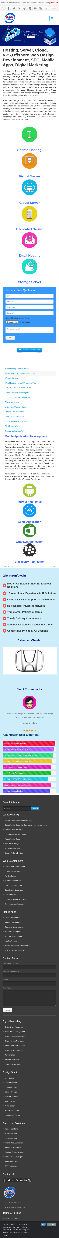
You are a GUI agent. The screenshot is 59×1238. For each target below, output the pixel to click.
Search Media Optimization (15, 1046)
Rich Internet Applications (14, 904)
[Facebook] (8, 8)
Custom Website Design (14, 853)
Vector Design (10, 1106)
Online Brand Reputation (14, 1027)
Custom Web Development (15, 867)
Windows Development (13, 932)
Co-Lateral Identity (11, 1083)
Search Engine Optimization (15, 1036)
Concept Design (11, 1092)
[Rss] (40, 8)
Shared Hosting (29, 150)
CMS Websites (10, 895)
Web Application (11, 1138)
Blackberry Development (14, 927)
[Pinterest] (24, 8)
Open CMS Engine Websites (15, 899)
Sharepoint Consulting (13, 1148)
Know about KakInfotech (31, 350)
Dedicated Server (29, 229)
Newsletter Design (11, 1097)
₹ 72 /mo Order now (30, 37)
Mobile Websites (11, 941)
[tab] (29, 368)
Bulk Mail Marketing (12, 1060)
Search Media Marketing (14, 1050)
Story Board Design (12, 1111)
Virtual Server (29, 176)
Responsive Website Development (17, 946)
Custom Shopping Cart (13, 885)
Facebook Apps (10, 876)
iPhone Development (12, 918)
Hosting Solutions (11, 1129)
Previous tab (8, 566)
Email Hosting (30, 255)
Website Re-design (12, 844)
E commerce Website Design (15, 834)
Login (54, 8)
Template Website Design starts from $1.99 (20, 820)
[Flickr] (21, 1180)
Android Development (13, 922)
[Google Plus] (19, 8)
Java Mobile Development (14, 950)
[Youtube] (35, 8)
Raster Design (10, 1101)
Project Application (12, 1162)
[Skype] (30, 8)
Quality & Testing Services (14, 1152)
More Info (51, 1224)
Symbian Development (13, 936)
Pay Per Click (10, 1055)
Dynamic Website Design (14, 830)
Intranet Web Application (14, 1143)
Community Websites (12, 871)
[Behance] (25, 1180)
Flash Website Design (13, 839)
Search (35, 808)
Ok (43, 1224)
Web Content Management (15, 1032)
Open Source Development (15, 890)
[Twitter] (14, 8)
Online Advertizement (13, 1064)
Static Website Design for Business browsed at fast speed (26, 825)
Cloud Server (29, 203)
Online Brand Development (15, 1157)
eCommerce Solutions (13, 881)
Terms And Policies (12, 1219)
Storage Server (29, 282)
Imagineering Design (12, 1115)
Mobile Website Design (13, 848)
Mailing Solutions (11, 1134)
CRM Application (11, 1166)
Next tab (52, 566)
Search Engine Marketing (14, 1041)
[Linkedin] (46, 8)
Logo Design (9, 1078)
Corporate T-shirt (11, 1087)
